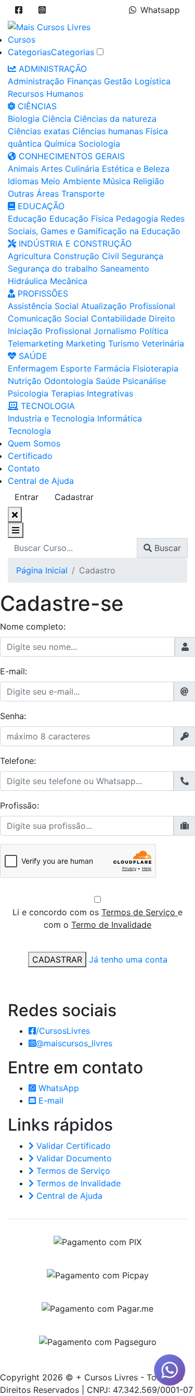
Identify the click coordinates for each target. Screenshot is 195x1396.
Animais (23, 168)
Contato (24, 468)
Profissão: (19, 805)
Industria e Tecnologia (51, 418)
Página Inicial (42, 570)
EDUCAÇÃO (39, 206)
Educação (27, 218)
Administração (36, 81)
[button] (18, 10)
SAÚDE (31, 356)
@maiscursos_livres (74, 1043)
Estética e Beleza (136, 168)
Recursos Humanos (45, 93)
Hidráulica (27, 281)
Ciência (56, 118)
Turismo (123, 343)
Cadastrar (74, 497)
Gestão (118, 81)
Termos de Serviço (139, 912)
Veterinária (163, 343)
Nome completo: (33, 626)
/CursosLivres (63, 1031)
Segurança (142, 256)
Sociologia (99, 143)
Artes (51, 168)
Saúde (108, 381)
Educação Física (81, 218)
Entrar (26, 497)
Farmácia (112, 368)
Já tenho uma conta (128, 959)
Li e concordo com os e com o (97, 918)
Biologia (24, 118)
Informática (119, 418)
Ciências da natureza (115, 118)
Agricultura (29, 256)
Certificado (30, 456)
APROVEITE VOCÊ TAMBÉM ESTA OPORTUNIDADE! (144, 1355)
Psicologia (28, 393)
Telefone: (18, 760)
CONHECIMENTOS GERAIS (70, 156)
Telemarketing (35, 343)
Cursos (21, 39)
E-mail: (13, 671)
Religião (148, 181)
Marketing (86, 343)
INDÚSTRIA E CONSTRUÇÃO (74, 243)
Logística (153, 81)
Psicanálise (144, 381)
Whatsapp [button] (160, 10)
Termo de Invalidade (111, 924)
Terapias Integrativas (92, 393)
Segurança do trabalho (53, 268)
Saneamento (124, 268)
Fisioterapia (155, 368)
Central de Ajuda (41, 481)
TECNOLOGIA (46, 406)
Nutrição (25, 381)
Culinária (82, 168)
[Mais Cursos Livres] (49, 26)
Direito (162, 318)
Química (60, 143)
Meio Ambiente (70, 181)
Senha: (13, 716)
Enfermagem (33, 368)
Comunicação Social (48, 318)
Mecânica (68, 281)
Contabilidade (118, 318)
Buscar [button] (166, 548)
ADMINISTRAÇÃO (51, 68)
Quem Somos (34, 443)
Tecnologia (29, 431)
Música (117, 181)
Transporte (83, 193)
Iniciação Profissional (49, 331)
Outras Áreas (33, 193)
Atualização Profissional (128, 306)
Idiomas (23, 181)
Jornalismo (115, 331)
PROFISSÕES (41, 293)
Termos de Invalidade (77, 1183)
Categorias (29, 52)
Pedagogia (137, 218)
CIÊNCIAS (36, 106)
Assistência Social (43, 306)
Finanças (84, 81)
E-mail (49, 1100)
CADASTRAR (57, 959)
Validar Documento (73, 1158)
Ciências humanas (107, 131)
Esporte (76, 368)
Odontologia (68, 381)
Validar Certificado (72, 1146)
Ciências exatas (39, 131)
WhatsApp (57, 1088)
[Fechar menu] (15, 514)
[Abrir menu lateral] (15, 530)
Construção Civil (86, 256)
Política (153, 331)
